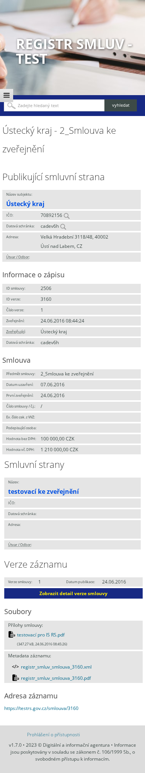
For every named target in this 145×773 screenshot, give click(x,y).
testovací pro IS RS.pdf (41, 635)
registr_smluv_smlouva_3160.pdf (56, 678)
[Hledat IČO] (66, 215)
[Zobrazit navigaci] (6, 95)
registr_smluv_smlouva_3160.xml (56, 667)
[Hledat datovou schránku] (63, 226)
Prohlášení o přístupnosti (53, 734)
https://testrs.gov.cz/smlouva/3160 (41, 708)
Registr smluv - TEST (74, 51)
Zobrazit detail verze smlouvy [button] (73, 593)
